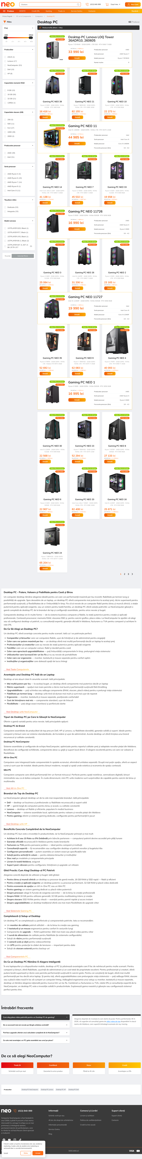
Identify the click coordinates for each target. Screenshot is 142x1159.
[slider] (6, 37)
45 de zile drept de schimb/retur (61, 1120)
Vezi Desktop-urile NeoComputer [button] (22, 711)
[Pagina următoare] (132, 574)
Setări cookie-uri (74, 1150)
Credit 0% (36, 11)
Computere (39, 16)
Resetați (7, 256)
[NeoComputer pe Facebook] (4, 1139)
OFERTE (22, 11)
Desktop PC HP (61, 1089)
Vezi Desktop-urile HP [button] (16, 824)
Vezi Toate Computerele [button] (17, 669)
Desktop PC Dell (74, 1089)
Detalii (6, 1153)
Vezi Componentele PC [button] (17, 956)
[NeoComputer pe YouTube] (9, 1139)
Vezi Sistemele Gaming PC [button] (19, 911)
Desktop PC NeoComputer (30, 1089)
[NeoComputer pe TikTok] (20, 1139)
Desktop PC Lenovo (47, 1089)
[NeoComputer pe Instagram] (15, 1139)
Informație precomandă (58, 1125)
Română (135, 11)
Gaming (49, 11)
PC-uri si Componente (23, 16)
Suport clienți (117, 1116)
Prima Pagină (7, 16)
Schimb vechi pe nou (56, 1116)
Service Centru (76, 11)
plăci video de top (113, 1021)
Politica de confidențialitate (90, 1120)
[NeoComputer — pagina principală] (6, 1111)
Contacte (91, 11)
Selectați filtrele (23, 256)
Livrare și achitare (87, 1116)
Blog (50, 1134)
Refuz (26, 1153)
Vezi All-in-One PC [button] (15, 788)
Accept (37, 1153)
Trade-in (61, 11)
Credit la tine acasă (87, 1125)
